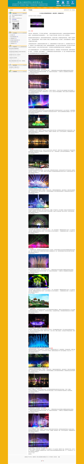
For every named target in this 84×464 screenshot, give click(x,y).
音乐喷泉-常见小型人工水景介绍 (14, 54)
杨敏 (59, 456)
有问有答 (51, 7)
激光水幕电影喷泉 (13, 36)
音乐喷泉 (11, 35)
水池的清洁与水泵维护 (13, 57)
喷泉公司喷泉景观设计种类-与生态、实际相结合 (17, 60)
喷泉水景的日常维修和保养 (14, 48)
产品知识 (45, 7)
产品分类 (39, 7)
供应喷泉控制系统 (13, 41)
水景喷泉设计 (12, 38)
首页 (27, 7)
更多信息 (30, 454)
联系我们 (57, 7)
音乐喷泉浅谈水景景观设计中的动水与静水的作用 (17, 51)
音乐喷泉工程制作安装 (14, 40)
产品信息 (32, 7)
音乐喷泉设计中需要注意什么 (14, 67)
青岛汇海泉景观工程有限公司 (33, 72)
